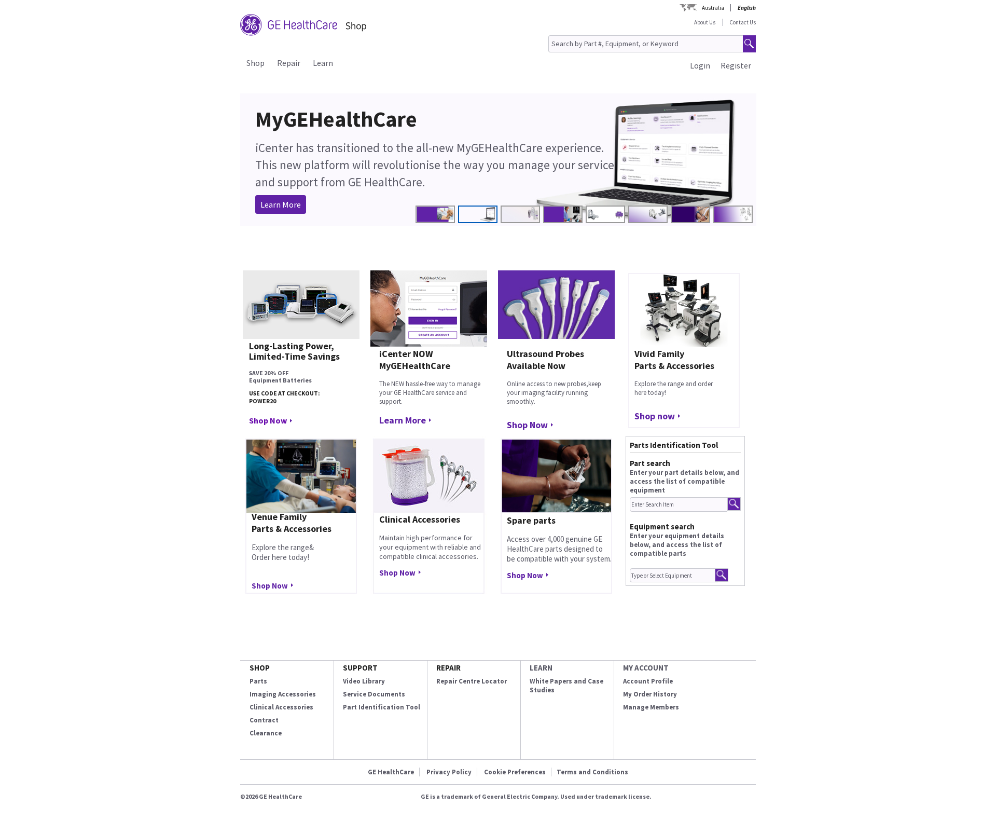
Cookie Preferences (515, 772)
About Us (704, 22)
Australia (713, 7)
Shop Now (268, 420)
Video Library (364, 681)
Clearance (266, 733)
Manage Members (651, 707)
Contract (264, 720)
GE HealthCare (391, 772)
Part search (650, 463)
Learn (323, 63)
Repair (288, 63)
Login (700, 65)
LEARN (541, 668)
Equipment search (662, 526)
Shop (255, 63)
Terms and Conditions (592, 772)
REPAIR (448, 668)
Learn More (280, 204)
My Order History (650, 694)
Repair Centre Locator (471, 681)
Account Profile (648, 681)
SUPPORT (360, 668)
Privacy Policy (449, 772)
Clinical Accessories (281, 707)
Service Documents (374, 694)
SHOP (260, 668)
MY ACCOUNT (646, 668)
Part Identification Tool (381, 707)
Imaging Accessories (283, 694)
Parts (258, 681)
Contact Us (742, 22)
